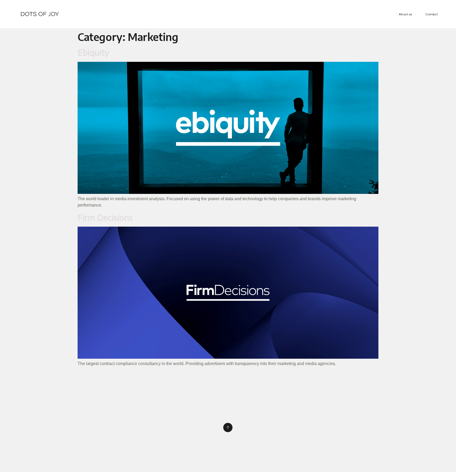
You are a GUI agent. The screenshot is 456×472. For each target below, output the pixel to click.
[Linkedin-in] (20, 428)
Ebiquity (93, 52)
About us (405, 14)
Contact (431, 14)
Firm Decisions (105, 217)
